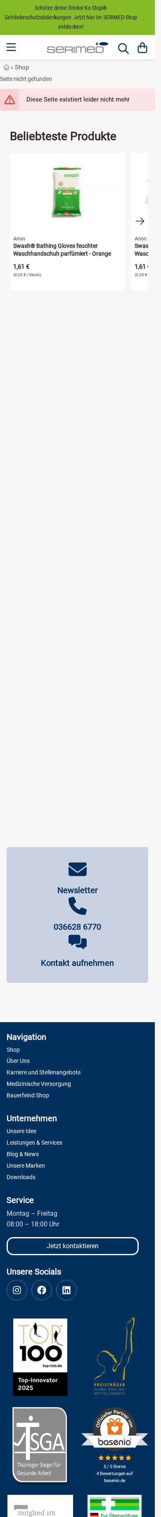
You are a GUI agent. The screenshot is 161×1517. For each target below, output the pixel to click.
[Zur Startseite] (77, 47)
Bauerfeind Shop (28, 1095)
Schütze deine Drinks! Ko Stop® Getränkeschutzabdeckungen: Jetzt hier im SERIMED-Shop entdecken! (71, 17)
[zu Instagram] (17, 1290)
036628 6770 (77, 927)
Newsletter (77, 890)
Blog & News (23, 1154)
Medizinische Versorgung (39, 1084)
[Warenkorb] (142, 47)
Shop (22, 67)
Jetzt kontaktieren (73, 1246)
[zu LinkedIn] (66, 1290)
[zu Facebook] (41, 1290)
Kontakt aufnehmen (77, 963)
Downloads (21, 1177)
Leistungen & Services (34, 1142)
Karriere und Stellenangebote (43, 1072)
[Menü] (12, 47)
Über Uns (18, 1061)
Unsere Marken (26, 1165)
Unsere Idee (21, 1131)
